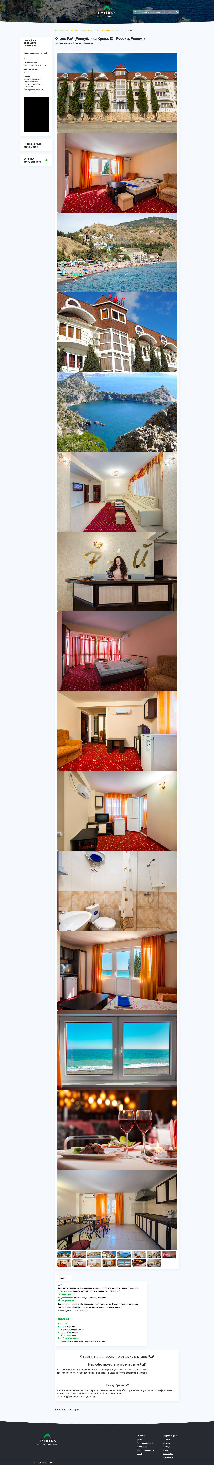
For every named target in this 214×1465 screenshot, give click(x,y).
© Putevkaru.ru (40, 1463)
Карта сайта (168, 1457)
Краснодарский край (145, 1443)
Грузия (166, 1450)
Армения (166, 1443)
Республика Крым (88, 30)
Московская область (145, 1450)
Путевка (50, 1463)
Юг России (75, 30)
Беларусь (167, 1447)
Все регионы (168, 1454)
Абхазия (166, 1439)
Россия (66, 30)
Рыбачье (118, 30)
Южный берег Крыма (105, 30)
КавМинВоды (142, 1447)
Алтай (139, 1454)
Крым (139, 1439)
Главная (58, 30)
